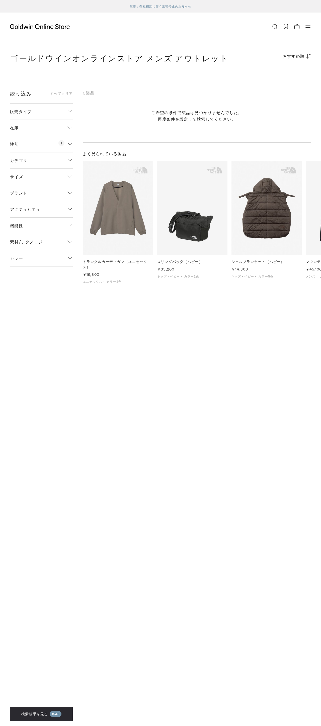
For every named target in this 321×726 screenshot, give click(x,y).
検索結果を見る (40, 713)
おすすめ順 (294, 56)
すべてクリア (61, 93)
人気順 (273, 75)
